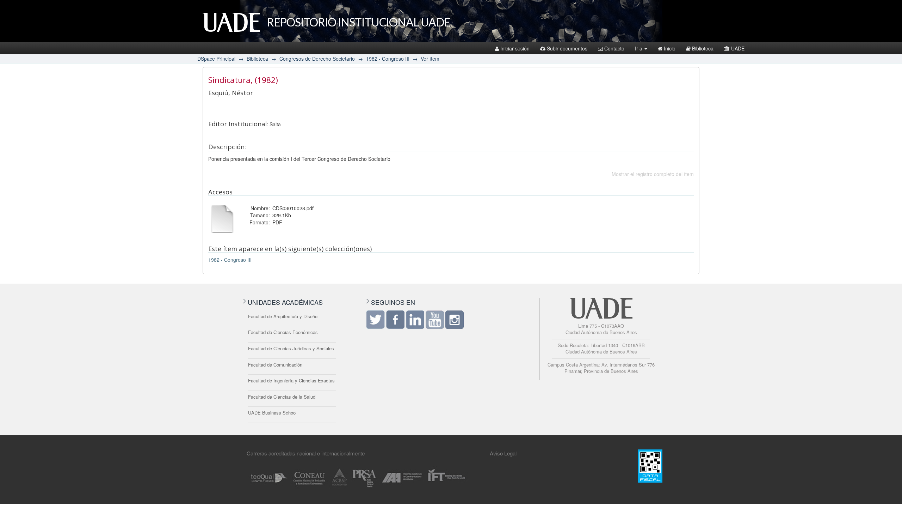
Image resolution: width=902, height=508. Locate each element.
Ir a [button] (639, 48)
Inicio (669, 48)
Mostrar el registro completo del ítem (653, 173)
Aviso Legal (503, 453)
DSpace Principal (216, 58)
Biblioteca (702, 48)
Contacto (614, 48)
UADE (738, 48)
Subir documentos (567, 48)
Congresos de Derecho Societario (317, 58)
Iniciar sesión (515, 48)
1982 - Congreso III (387, 58)
